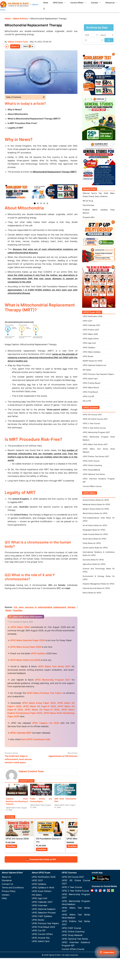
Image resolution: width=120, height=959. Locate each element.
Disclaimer (7, 880)
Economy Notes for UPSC (93, 560)
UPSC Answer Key (41, 938)
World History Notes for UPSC (95, 513)
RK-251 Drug (88, 201)
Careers (5, 895)
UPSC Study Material (91, 470)
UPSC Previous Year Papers (45, 923)
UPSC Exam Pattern (41, 891)
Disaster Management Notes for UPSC (98, 584)
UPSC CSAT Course (91, 461)
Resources (110, 3)
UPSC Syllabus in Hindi (43, 887)
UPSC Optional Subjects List (94, 365)
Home (45, 3)
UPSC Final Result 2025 (43, 927)
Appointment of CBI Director (63, 756)
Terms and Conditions (13, 887)
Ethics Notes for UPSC (92, 593)
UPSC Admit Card (90, 378)
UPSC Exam (58, 3)
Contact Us (7, 884)
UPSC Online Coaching (92, 465)
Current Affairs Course (92, 486)
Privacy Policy (8, 891)
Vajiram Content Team (18, 41)
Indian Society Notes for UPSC (95, 534)
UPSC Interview (39, 905)
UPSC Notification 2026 (92, 316)
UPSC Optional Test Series (94, 474)
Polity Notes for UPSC (92, 543)
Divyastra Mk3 (89, 217)
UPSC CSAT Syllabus (42, 916)
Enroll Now (11, 846)
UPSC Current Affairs (42, 934)
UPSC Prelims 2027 (91, 330)
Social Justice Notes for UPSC (95, 548)
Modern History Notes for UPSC (96, 509)
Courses (94, 3)
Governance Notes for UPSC (94, 539)
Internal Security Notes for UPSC (96, 588)
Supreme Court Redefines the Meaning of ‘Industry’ (17, 801)
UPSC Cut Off (88, 396)
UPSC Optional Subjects (43, 909)
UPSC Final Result (90, 392)
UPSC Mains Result (91, 387)
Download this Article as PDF (41, 859)
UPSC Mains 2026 (90, 334)
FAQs (4, 898)
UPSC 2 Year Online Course (94, 428)
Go (109, 40)
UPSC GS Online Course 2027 (95, 419)
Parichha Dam (88, 205)
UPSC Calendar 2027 (21, 733)
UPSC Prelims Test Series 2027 (96, 456)
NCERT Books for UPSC (93, 361)
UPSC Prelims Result (91, 383)
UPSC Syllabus (89, 347)
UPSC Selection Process (44, 912)
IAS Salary (87, 370)
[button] (44, 8)
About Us (6, 877)
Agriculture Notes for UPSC (94, 564)
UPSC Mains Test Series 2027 (95, 444)
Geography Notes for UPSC (94, 530)
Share (14, 46)
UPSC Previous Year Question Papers (98, 374)
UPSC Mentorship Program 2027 (96, 432)
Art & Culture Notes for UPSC (95, 525)
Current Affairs (76, 3)
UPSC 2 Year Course (91, 423)
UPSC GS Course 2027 (92, 414)
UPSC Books (88, 356)
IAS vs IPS (87, 401)
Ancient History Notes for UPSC (96, 500)
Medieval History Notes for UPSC (96, 504)
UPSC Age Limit (89, 343)
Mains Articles (20, 18)
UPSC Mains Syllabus (92, 352)
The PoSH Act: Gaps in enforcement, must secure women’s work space (18, 759)
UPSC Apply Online (91, 338)
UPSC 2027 (87, 321)
